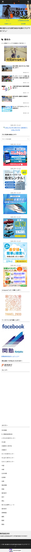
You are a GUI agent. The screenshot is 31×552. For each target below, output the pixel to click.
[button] (28, 139)
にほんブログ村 (15, 130)
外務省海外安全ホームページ (9, 356)
